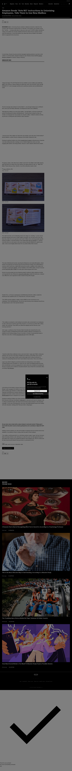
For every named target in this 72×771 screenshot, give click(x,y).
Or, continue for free (37, 396)
